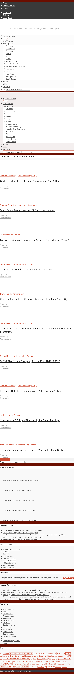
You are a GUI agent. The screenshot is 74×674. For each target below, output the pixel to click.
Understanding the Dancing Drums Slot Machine (18, 500)
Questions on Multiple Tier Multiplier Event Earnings (30, 420)
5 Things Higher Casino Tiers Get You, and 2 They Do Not (32, 449)
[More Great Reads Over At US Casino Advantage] (13, 202)
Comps (5, 38)
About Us (7, 3)
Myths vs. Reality (9, 36)
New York (10, 69)
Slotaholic (26, 664)
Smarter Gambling (8, 175)
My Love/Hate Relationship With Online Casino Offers (30, 390)
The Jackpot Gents (9, 558)
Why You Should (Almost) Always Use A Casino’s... (20, 520)
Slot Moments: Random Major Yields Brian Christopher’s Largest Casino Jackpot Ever (34, 535)
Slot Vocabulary (60, 664)
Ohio (8, 71)
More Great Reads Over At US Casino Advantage (27, 210)
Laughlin (53, 659)
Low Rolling (3, 661)
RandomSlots (6, 663)
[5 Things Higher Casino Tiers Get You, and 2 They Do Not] (13, 442)
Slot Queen (49, 664)
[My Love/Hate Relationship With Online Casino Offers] (13, 383)
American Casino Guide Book (44, 653)
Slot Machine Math (33, 664)
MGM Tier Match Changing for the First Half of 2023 (30, 361)
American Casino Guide (11, 549)
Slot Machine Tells (41, 664)
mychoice (29, 661)
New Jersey (10, 74)
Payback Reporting (44, 661)
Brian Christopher (17, 656)
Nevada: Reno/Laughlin (15, 64)
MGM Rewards (13, 661)
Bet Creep (6, 656)
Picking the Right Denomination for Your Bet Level (19, 510)
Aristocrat (61, 653)
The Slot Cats (25, 667)
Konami (39, 659)
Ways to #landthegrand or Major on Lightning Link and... (21, 480)
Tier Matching (34, 667)
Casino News (5, 264)
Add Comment (5, 188)
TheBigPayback (13, 666)
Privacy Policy (9, 5)
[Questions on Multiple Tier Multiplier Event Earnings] (13, 412)
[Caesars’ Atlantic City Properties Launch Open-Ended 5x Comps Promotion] (13, 321)
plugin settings (68, 578)
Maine (8, 59)
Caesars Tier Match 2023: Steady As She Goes (26, 269)
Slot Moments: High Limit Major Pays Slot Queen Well (23, 537)
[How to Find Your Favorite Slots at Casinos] (8, 488)
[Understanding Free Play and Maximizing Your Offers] (13, 173)
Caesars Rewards (31, 656)
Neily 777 (34, 661)
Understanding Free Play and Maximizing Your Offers (30, 180)
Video (5, 84)
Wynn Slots (64, 666)
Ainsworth (5, 653)
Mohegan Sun (23, 661)
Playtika (52, 661)
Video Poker (58, 666)
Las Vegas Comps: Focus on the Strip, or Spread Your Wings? (34, 239)
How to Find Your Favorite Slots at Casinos (17, 490)
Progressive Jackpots (61, 661)
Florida (8, 54)
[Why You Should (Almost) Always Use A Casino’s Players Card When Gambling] (8, 518)
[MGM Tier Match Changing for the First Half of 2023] (13, 353)
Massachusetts (11, 61)
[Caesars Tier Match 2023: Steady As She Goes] (13, 261)
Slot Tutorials (8, 41)
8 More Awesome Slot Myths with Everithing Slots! (30, 590)
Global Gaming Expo (63, 656)
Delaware (9, 51)
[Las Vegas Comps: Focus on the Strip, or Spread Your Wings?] (13, 232)
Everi (50, 656)
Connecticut (10, 49)
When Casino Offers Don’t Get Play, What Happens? (30, 594)
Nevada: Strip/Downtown (15, 66)
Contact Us (7, 8)
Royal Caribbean (17, 664)
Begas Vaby (7, 554)
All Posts (6, 87)
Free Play (54, 656)
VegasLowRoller (49, 667)
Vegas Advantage (9, 565)
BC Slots (6, 552)
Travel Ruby (41, 666)
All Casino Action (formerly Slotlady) (21, 653)
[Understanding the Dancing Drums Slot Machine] (8, 498)
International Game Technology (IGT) (19, 658)
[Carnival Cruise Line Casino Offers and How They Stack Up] (13, 291)
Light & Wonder (63, 658)
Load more (5, 459)
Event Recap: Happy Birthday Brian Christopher (20, 532)
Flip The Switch (8, 556)
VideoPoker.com (9, 567)
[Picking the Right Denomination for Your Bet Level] (8, 508)
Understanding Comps (27, 175)
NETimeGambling (9, 563)
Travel (5, 82)
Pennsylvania (11, 76)
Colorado (9, 46)
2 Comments (4, 398)
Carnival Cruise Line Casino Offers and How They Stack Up (33, 298)
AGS (1, 653)
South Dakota (11, 79)
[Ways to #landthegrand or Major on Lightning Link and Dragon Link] (8, 478)
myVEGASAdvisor (9, 561)
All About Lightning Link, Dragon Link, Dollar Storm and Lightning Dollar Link (39, 592)
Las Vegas (46, 658)
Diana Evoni (43, 656)
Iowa (8, 56)
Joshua (5, 592)
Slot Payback (8, 43)
